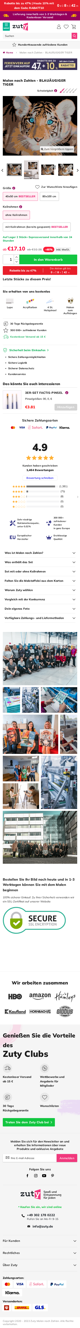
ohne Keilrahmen (16, 215)
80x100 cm (49, 196)
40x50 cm (20, 196)
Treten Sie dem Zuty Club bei (27, 1122)
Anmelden (67, 1158)
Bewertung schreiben (40, 478)
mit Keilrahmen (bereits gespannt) (36, 227)
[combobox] (37, 36)
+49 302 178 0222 (41, 1215)
